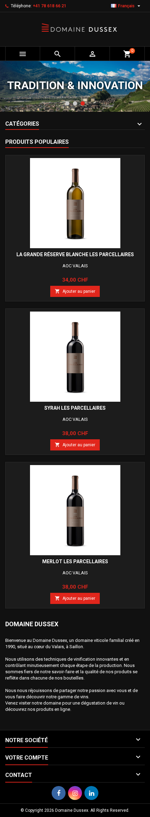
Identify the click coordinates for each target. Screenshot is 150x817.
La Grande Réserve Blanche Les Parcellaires (75, 254)
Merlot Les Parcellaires (75, 561)
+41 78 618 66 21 (49, 5)
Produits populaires (37, 142)
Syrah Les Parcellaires (75, 408)
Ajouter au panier (75, 291)
